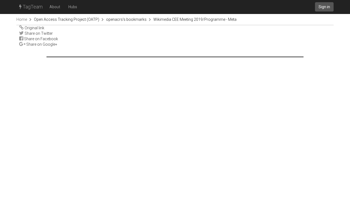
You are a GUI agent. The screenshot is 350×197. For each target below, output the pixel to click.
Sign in (324, 7)
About (54, 7)
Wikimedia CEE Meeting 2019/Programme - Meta (195, 19)
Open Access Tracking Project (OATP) (66, 19)
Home (21, 19)
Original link (34, 28)
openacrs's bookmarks (126, 19)
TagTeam (32, 7)
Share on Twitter (38, 33)
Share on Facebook (40, 39)
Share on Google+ (41, 44)
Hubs (72, 7)
